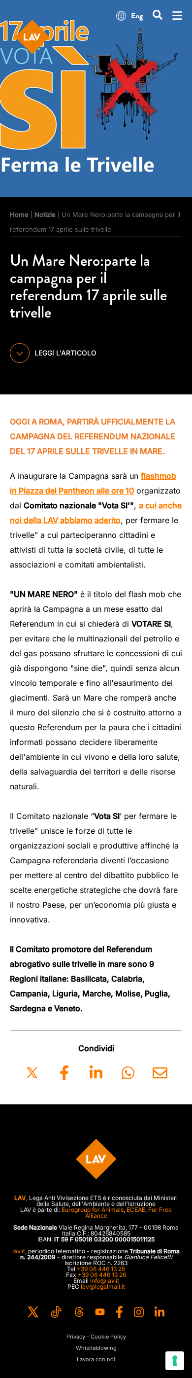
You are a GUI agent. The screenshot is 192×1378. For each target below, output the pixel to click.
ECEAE (136, 1209)
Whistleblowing (96, 1348)
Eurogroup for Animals (93, 1209)
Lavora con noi (96, 1359)
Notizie (45, 214)
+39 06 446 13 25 (101, 1268)
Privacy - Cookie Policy (96, 1337)
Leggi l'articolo (65, 353)
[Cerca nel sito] (157, 15)
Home (19, 214)
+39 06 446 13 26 (102, 1274)
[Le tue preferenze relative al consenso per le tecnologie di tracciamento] (174, 1360)
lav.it (18, 1251)
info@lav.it (104, 1280)
